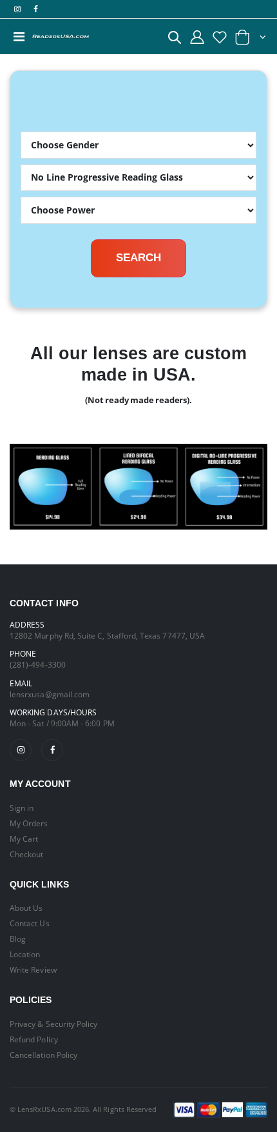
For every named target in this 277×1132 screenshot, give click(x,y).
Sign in (21, 807)
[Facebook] (52, 750)
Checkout (26, 854)
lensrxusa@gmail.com (50, 694)
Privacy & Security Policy (53, 1023)
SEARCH (138, 258)
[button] (174, 39)
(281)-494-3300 (38, 664)
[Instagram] (21, 750)
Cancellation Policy (43, 1054)
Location (25, 954)
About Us (26, 907)
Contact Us (30, 923)
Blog (18, 938)
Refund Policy (34, 1039)
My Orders (29, 823)
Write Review (33, 969)
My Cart (24, 838)
